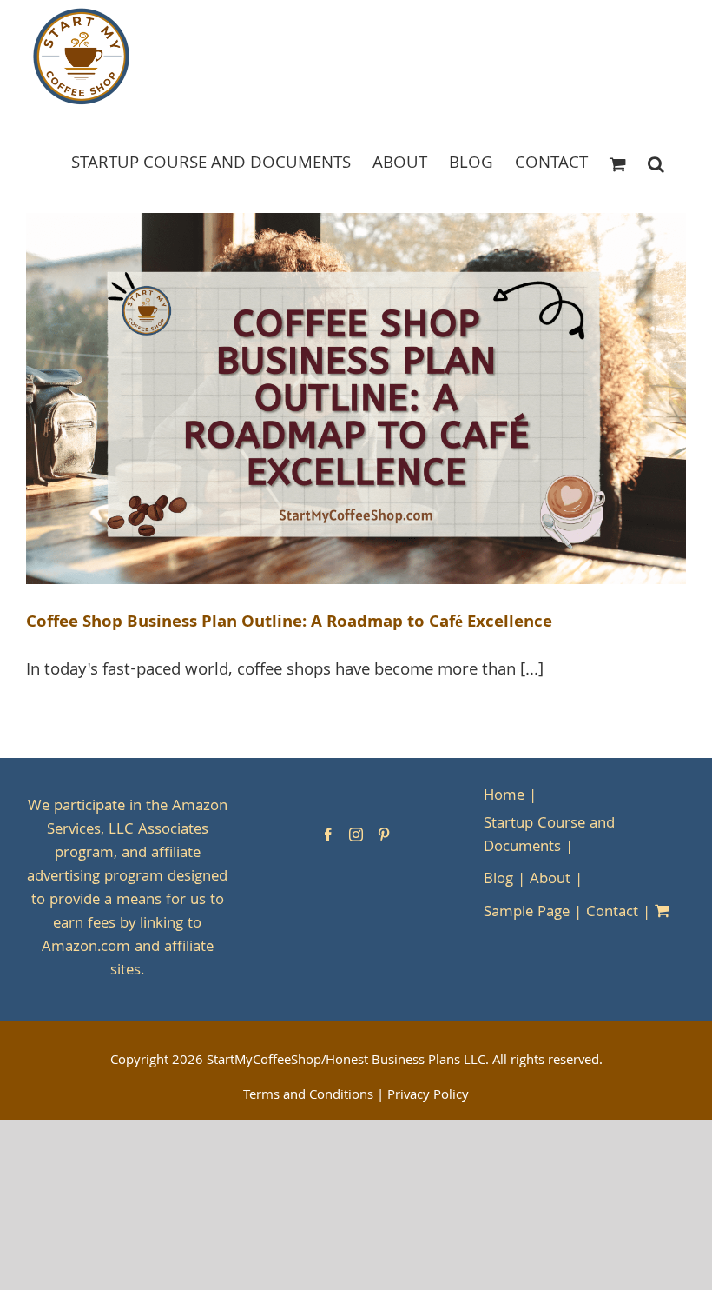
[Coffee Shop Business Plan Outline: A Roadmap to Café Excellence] (356, 399)
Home (504, 796)
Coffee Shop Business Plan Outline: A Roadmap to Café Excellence (289, 623)
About (550, 880)
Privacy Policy (428, 1096)
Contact (612, 913)
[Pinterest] (384, 834)
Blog (498, 880)
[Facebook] (328, 834)
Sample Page (527, 913)
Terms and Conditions (308, 1096)
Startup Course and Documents (549, 836)
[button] (656, 163)
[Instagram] (356, 834)
